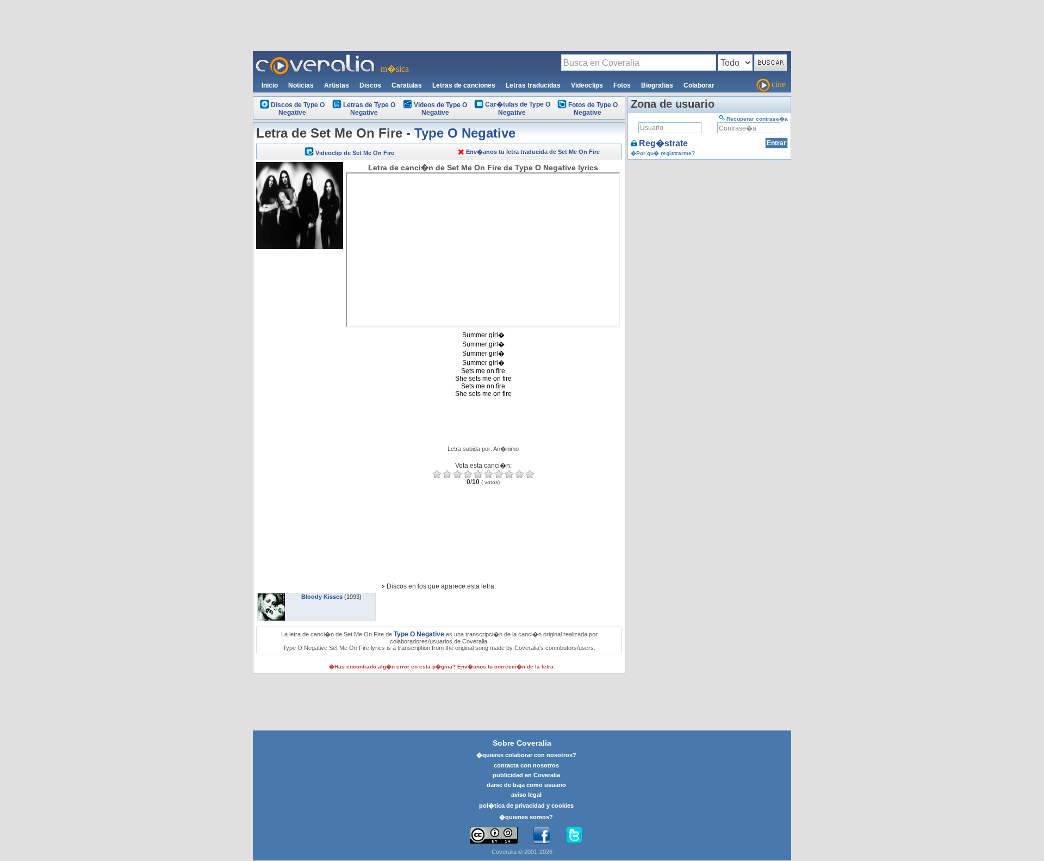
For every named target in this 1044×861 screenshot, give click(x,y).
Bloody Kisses (322, 596)
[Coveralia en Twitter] (574, 835)
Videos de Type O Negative (440, 108)
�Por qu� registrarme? (663, 153)
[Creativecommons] (494, 835)
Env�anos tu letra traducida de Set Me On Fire (533, 151)
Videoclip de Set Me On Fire (354, 153)
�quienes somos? (526, 817)
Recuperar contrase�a (757, 119)
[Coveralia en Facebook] (541, 835)
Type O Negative (464, 133)
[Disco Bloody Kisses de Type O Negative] (271, 596)
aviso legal (526, 794)
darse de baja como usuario (526, 785)
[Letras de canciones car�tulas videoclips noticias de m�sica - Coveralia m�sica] (315, 57)
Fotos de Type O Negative (593, 108)
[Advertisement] (522, 25)
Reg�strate (663, 143)
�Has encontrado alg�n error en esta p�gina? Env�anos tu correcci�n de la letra (441, 667)
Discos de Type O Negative (298, 108)
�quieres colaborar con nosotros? (526, 755)
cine (779, 84)
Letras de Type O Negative (369, 108)
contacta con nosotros (526, 765)
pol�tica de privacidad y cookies (526, 805)
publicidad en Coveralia (526, 775)
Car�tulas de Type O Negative (517, 108)
